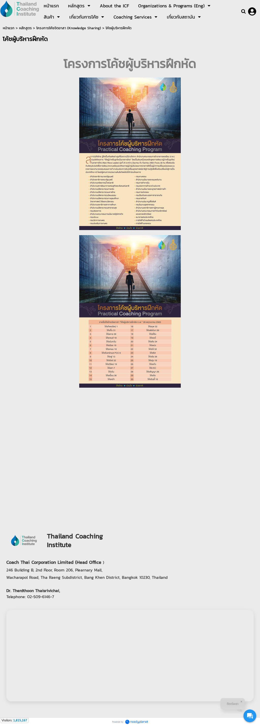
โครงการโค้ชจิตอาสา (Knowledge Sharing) (68, 28)
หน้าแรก (8, 28)
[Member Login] (252, 11)
